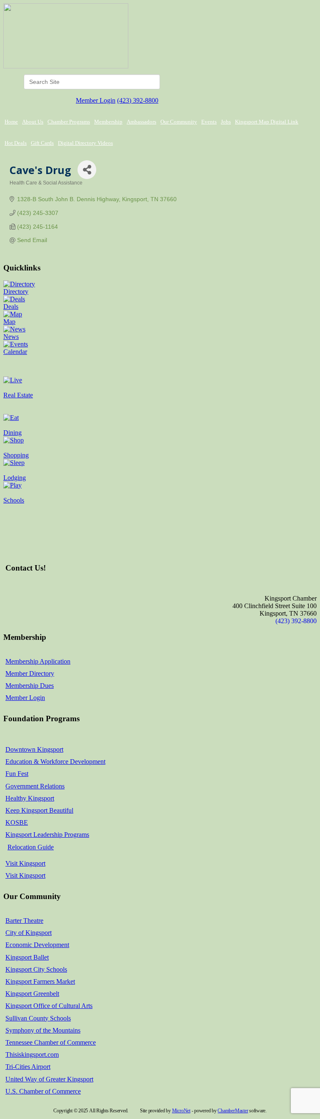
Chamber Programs (69, 122)
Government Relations (35, 786)
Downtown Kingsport (34, 749)
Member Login (95, 100)
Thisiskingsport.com (32, 1054)
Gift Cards (42, 143)
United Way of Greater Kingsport (49, 1079)
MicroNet (181, 1111)
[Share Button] (87, 169)
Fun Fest (16, 773)
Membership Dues (29, 685)
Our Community (178, 122)
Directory (15, 291)
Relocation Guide (31, 847)
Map (9, 321)
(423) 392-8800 (137, 100)
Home (11, 122)
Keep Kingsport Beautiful (39, 810)
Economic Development (37, 944)
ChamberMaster (233, 1111)
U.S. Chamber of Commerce (43, 1091)
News (11, 336)
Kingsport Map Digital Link (266, 122)
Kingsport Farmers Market (40, 981)
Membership (108, 122)
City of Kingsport (28, 932)
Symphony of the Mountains (42, 1030)
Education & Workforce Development (55, 761)
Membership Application (37, 661)
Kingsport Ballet (27, 957)
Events (209, 122)
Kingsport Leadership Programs (47, 834)
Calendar (15, 351)
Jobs (226, 122)
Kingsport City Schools (36, 969)
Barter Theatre (24, 920)
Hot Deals (16, 143)
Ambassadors (141, 122)
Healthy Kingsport (29, 798)
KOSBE (16, 822)
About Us (32, 122)
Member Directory (29, 673)
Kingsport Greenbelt (32, 993)
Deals (10, 306)
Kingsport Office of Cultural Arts (48, 1005)
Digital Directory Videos (85, 143)
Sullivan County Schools (38, 1018)
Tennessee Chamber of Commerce (50, 1042)
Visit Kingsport (25, 863)
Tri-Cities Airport (27, 1066)
